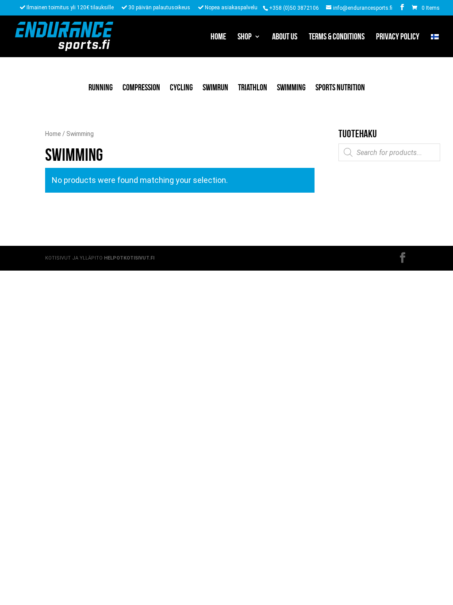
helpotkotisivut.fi (129, 258)
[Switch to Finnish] (435, 45)
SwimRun (215, 87)
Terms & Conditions (337, 37)
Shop (245, 37)
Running (100, 87)
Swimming (291, 87)
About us (284, 37)
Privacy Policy (397, 37)
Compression (141, 87)
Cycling (181, 87)
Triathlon (252, 87)
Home (218, 37)
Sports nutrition (340, 87)
